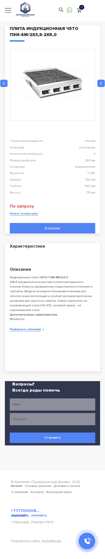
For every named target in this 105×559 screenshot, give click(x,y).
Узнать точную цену (24, 213)
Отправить (52, 438)
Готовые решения (38, 486)
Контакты (37, 492)
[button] (4, 83)
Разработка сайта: (36, 541)
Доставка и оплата (67, 486)
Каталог (17, 486)
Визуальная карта (59, 492)
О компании (19, 492)
